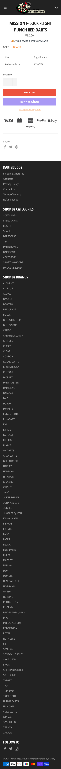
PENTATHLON (10, 602)
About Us (8, 179)
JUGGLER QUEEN (12, 513)
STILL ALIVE (9, 675)
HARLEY (7, 466)
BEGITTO (8, 304)
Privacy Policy (11, 184)
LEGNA (6, 545)
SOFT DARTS (10, 215)
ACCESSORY (9, 257)
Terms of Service (12, 194)
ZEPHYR (7, 727)
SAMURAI (8, 649)
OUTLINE (8, 597)
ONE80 (6, 592)
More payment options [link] (30, 109)
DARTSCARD (9, 252)
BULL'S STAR (10, 325)
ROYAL (6, 633)
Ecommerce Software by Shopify (40, 758)
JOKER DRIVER (11, 497)
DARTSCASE (9, 236)
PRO (5, 618)
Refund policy (10, 200)
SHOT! (6, 665)
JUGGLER (8, 508)
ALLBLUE (8, 289)
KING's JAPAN (10, 518)
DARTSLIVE (9, 388)
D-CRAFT (8, 377)
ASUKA (7, 294)
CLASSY (7, 346)
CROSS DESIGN (11, 367)
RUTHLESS (9, 639)
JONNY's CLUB (11, 503)
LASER (6, 539)
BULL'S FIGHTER (12, 320)
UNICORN (8, 706)
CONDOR (8, 356)
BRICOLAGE (9, 309)
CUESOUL (8, 372)
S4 (4, 644)
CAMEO (7, 330)
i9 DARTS (8, 482)
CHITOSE (8, 341)
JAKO (6, 492)
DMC (5, 398)
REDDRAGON (10, 628)
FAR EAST (8, 435)
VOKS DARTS (10, 712)
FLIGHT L (8, 445)
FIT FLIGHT (9, 440)
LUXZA (6, 555)
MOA (5, 571)
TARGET (7, 680)
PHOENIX (8, 607)
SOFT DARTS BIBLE (13, 670)
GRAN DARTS (10, 456)
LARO (6, 534)
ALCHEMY (8, 283)
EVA (5, 424)
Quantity (7, 75)
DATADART (9, 393)
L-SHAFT (7, 524)
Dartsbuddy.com (17, 758)
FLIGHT (7, 226)
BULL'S (7, 315)
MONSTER (8, 576)
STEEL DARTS (10, 221)
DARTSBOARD (10, 247)
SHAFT (6, 231)
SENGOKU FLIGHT (13, 654)
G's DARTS (8, 451)
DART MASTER (11, 383)
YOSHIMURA (9, 722)
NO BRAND (9, 586)
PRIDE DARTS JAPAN (14, 613)
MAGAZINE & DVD (12, 268)
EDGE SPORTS (10, 414)
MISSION (8, 565)
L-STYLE (7, 529)
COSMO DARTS (11, 362)
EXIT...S (7, 430)
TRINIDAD (8, 691)
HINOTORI (8, 477)
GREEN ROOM (10, 461)
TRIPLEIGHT (9, 696)
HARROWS (9, 471)
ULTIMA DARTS (11, 701)
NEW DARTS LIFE (12, 581)
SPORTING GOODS (13, 262)
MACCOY (8, 560)
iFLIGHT (7, 487)
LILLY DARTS (9, 550)
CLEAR (6, 351)
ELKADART (9, 419)
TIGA (5, 686)
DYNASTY (8, 409)
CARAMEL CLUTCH (13, 336)
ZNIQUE (7, 733)
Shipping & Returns (13, 174)
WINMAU (8, 717)
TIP (5, 242)
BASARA (7, 299)
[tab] (6, 47)
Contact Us (9, 189)
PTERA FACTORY (12, 623)
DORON (7, 404)
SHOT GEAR (9, 659)
